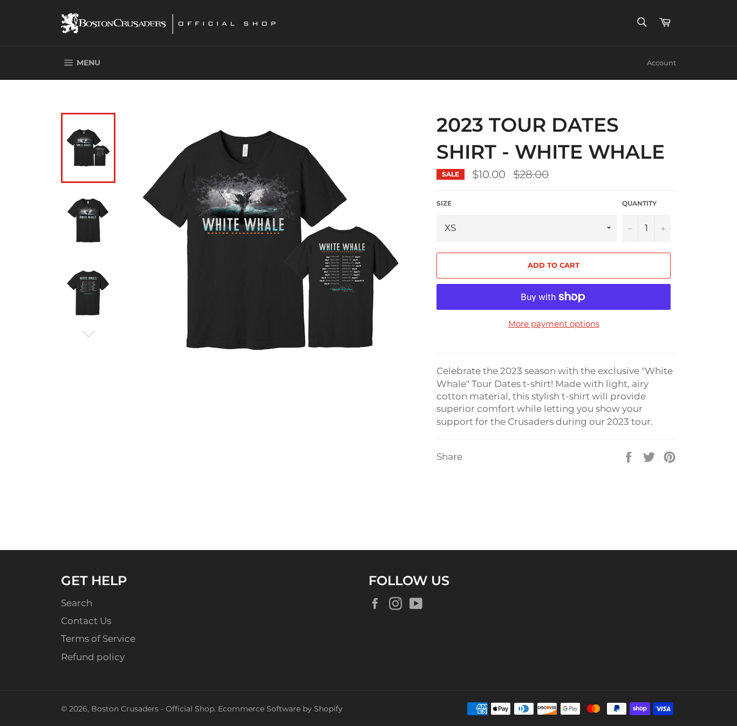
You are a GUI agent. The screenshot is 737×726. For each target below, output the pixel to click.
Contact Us (86, 620)
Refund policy (93, 657)
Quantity (639, 203)
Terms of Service (98, 638)
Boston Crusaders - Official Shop (152, 708)
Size (444, 203)
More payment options (553, 323)
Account (661, 62)
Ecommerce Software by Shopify (280, 708)
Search (76, 603)
